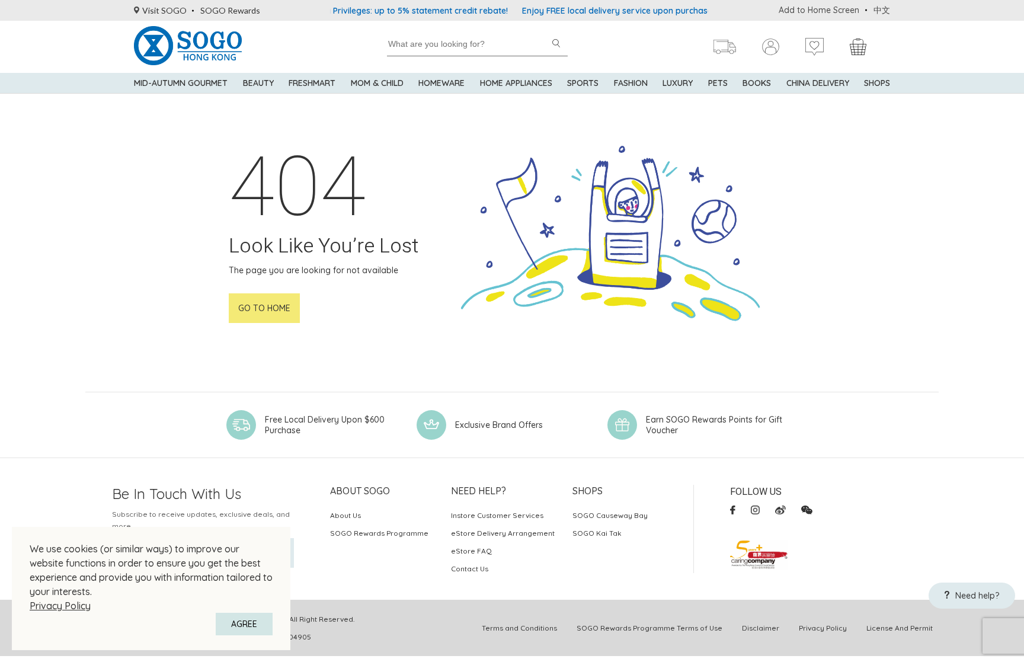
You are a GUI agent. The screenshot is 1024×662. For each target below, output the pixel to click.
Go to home (264, 308)
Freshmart (312, 83)
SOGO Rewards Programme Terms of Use (649, 627)
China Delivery (817, 83)
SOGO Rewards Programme (379, 533)
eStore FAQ (471, 550)
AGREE (244, 624)
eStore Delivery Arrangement (503, 533)
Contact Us (469, 568)
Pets (718, 83)
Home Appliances (516, 83)
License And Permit (899, 627)
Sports (583, 83)
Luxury (678, 83)
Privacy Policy (60, 606)
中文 (881, 10)
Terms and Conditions (519, 627)
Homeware (441, 83)
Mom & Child (377, 83)
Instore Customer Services (497, 515)
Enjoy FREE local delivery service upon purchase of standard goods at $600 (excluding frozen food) (706, 10)
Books (757, 83)
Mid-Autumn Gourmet (181, 83)
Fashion (631, 83)
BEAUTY (258, 83)
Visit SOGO (164, 10)
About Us (345, 515)
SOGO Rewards (230, 10)
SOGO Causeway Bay (610, 515)
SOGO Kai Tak (597, 533)
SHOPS (877, 83)
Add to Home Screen (819, 10)
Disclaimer (760, 627)
